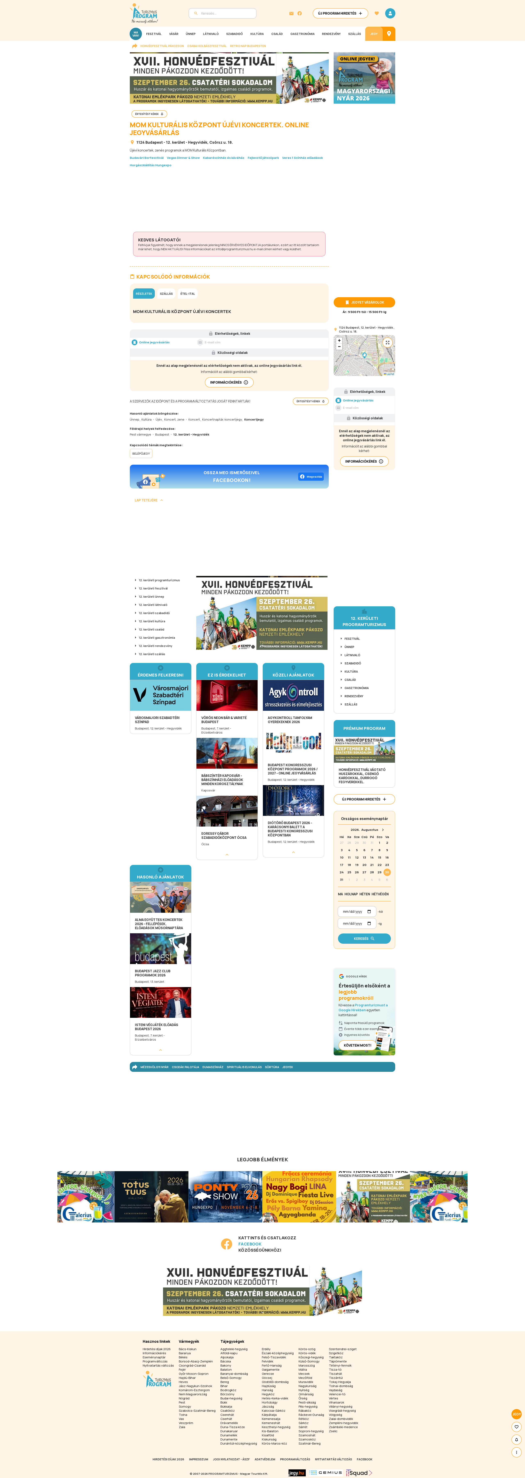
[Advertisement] (229, 199)
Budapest (154, 142)
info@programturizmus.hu (234, 249)
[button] (364, 355)
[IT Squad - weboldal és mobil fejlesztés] (359, 1472)
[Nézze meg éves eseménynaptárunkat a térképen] (389, 34)
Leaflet (390, 374)
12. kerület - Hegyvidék (186, 142)
